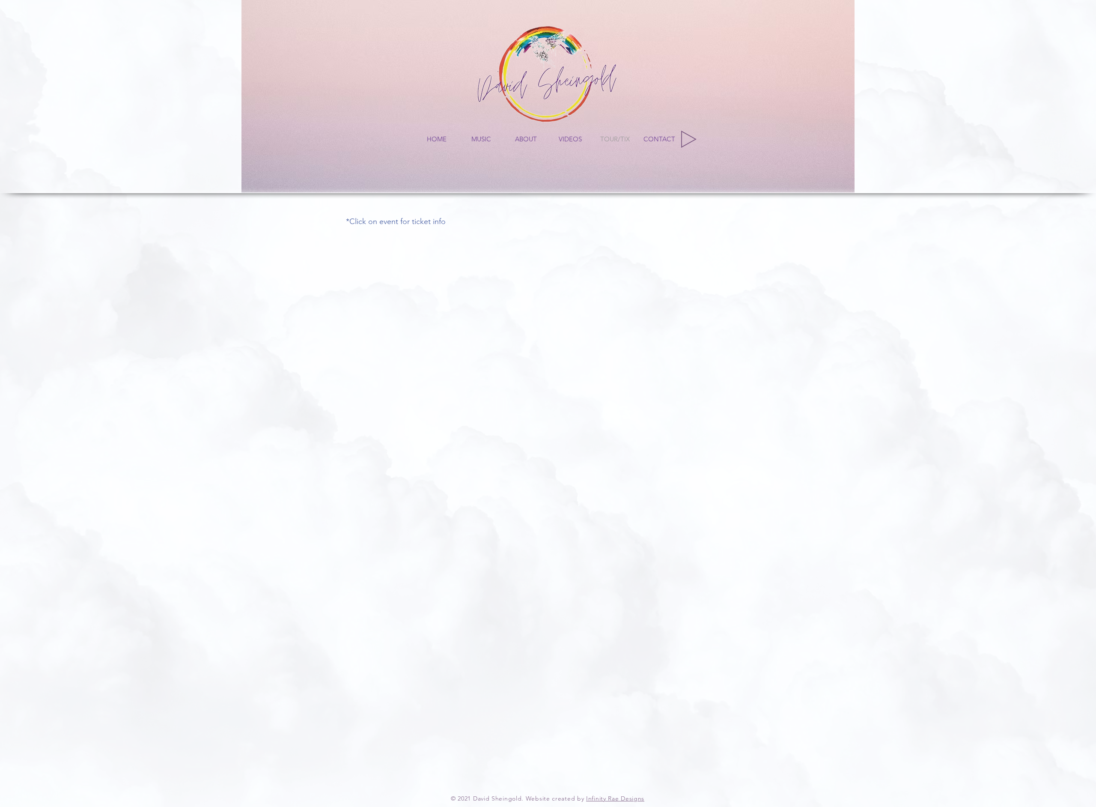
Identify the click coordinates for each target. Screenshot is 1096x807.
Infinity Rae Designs (615, 798)
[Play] (688, 139)
